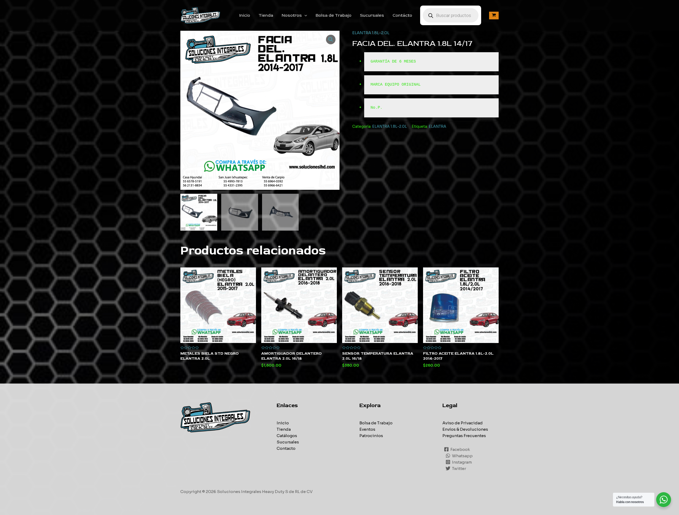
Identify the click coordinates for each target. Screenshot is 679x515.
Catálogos (287, 435)
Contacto (286, 448)
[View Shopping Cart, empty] (494, 15)
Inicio (244, 15)
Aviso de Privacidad (462, 422)
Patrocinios (371, 435)
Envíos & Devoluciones (465, 429)
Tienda (266, 15)
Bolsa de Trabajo (333, 15)
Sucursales (372, 15)
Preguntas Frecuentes (464, 435)
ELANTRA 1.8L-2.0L (370, 32)
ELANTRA (437, 126)
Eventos (367, 429)
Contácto (402, 15)
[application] (304, 15)
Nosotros (292, 15)
